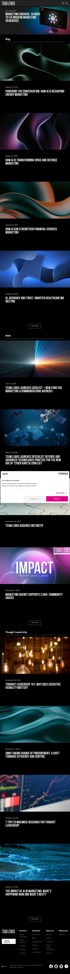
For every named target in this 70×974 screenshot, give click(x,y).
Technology (36, 952)
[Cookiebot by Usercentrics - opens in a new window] (60, 473)
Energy (34, 945)
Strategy (22, 949)
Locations (49, 941)
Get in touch (7, 941)
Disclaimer (13, 965)
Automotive (36, 934)
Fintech (35, 949)
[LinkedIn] (61, 966)
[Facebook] (51, 966)
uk (5, 966)
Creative (22, 946)
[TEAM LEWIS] (8, 3)
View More (35, 326)
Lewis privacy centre (24, 965)
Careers (49, 953)
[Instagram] (56, 966)
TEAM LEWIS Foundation (50, 947)
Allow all (57, 499)
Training (22, 953)
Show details (60, 493)
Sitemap (20, 967)
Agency (49, 934)
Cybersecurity (37, 941)
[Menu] (63, 3)
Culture (49, 938)
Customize (33, 499)
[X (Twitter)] (66, 966)
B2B (33, 938)
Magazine (62, 934)
